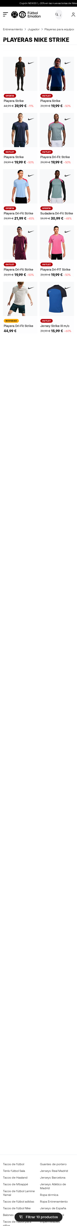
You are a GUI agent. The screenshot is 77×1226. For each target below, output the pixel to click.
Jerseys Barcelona (52, 1177)
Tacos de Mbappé (15, 1184)
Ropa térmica (49, 1194)
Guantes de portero (53, 1164)
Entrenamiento (13, 29)
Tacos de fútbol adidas (18, 1201)
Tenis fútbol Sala (14, 1170)
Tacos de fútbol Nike (17, 1208)
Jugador (34, 29)
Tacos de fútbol (13, 1164)
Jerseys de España (53, 1208)
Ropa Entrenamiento (54, 1201)
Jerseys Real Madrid (54, 1170)
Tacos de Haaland (15, 1177)
